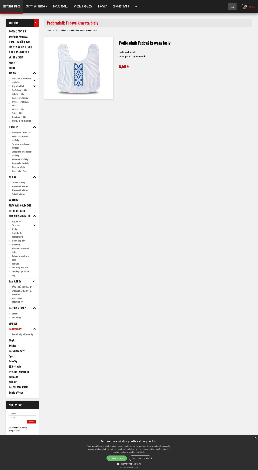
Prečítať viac (140, 452)
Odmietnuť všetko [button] (140, 458)
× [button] (255, 438)
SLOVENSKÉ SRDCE (11, 6)
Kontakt (102, 6)
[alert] (129, 452)
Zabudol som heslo (18, 427)
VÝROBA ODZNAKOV (83, 6)
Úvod (49, 30)
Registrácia (14, 430)
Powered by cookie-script (129, 468)
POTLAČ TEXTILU (60, 6)
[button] (129, 463)
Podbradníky (61, 30)
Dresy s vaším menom (36, 6)
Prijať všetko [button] (117, 458)
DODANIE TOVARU (121, 6)
